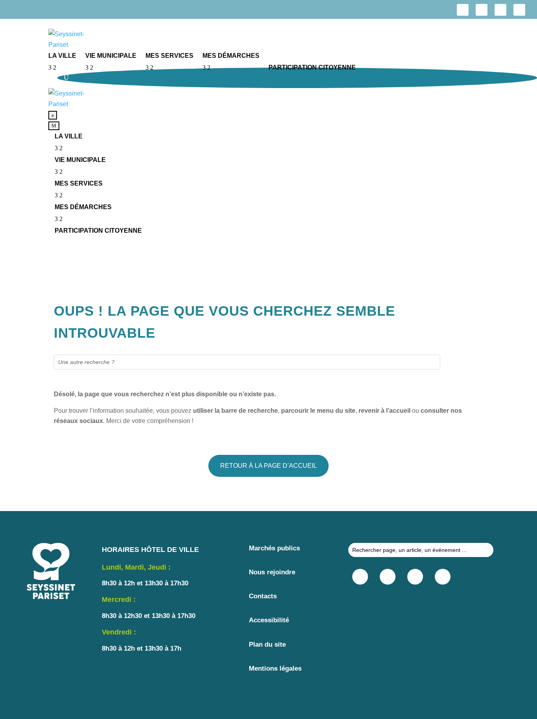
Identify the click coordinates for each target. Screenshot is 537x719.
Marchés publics (274, 548)
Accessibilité (269, 620)
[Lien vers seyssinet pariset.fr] (292, 39)
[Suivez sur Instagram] (481, 10)
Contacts (263, 596)
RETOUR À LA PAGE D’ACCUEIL (268, 465)
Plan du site (267, 644)
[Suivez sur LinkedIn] (500, 10)
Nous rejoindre (272, 572)
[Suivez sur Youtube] (519, 10)
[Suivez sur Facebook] (463, 10)
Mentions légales (275, 668)
